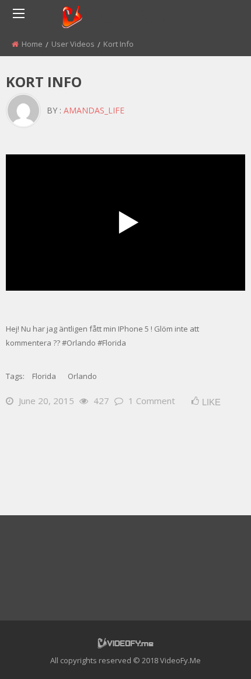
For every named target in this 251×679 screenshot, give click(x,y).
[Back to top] (213, 652)
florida (44, 376)
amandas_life (94, 110)
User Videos (73, 44)
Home (32, 44)
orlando (82, 376)
